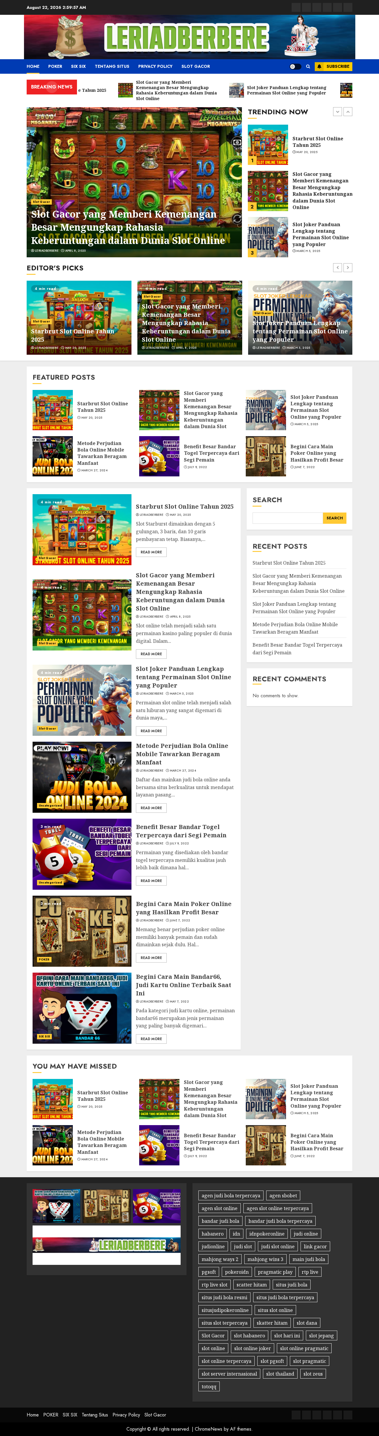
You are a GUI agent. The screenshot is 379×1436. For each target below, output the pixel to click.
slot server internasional (229, 1374)
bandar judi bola (220, 1221)
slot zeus (313, 1374)
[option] (134, 182)
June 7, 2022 (305, 467)
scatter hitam (252, 1284)
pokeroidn (237, 1272)
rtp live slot (214, 1284)
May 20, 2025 (58, 348)
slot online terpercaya (226, 1361)
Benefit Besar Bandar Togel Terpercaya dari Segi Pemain (211, 453)
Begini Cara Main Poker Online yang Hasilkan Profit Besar (316, 453)
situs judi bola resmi (224, 1297)
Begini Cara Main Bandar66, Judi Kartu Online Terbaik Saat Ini (183, 985)
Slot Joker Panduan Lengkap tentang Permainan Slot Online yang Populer (321, 188)
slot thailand (280, 1374)
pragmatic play (275, 1272)
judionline (213, 1246)
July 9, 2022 (197, 467)
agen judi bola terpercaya (231, 1195)
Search (267, 499)
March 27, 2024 (309, 251)
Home (33, 66)
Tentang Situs (112, 66)
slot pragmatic (309, 1361)
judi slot (243, 1246)
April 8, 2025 (75, 251)
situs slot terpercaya (225, 1323)
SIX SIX (78, 66)
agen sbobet (283, 1195)
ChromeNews (208, 1429)
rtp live (310, 1272)
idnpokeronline (267, 1234)
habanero (213, 1234)
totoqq (209, 1386)
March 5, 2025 (308, 205)
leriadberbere (47, 251)
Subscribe (338, 66)
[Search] (308, 66)
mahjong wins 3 (265, 1259)
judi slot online (278, 1246)
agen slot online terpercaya (278, 1208)
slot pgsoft (272, 1361)
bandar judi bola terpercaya (280, 1221)
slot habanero (249, 1335)
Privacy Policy (155, 66)
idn (236, 1234)
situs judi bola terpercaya (285, 1297)
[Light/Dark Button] (295, 67)
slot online (213, 1348)
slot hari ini (287, 1335)
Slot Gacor (196, 66)
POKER (55, 66)
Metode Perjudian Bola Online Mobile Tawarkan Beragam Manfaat (321, 234)
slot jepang (321, 1335)
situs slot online (275, 1310)
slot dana (307, 1323)
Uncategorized (50, 805)
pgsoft (209, 1272)
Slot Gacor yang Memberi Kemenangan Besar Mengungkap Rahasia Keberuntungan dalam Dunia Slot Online (128, 227)
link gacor (315, 1246)
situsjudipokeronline (225, 1310)
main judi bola (309, 1259)
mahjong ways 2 (220, 1259)
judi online (306, 1234)
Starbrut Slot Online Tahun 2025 (102, 406)
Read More (151, 552)
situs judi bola (291, 1284)
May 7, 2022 (179, 1002)
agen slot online (219, 1208)
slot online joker (252, 1348)
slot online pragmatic (304, 1348)
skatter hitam (272, 1323)
